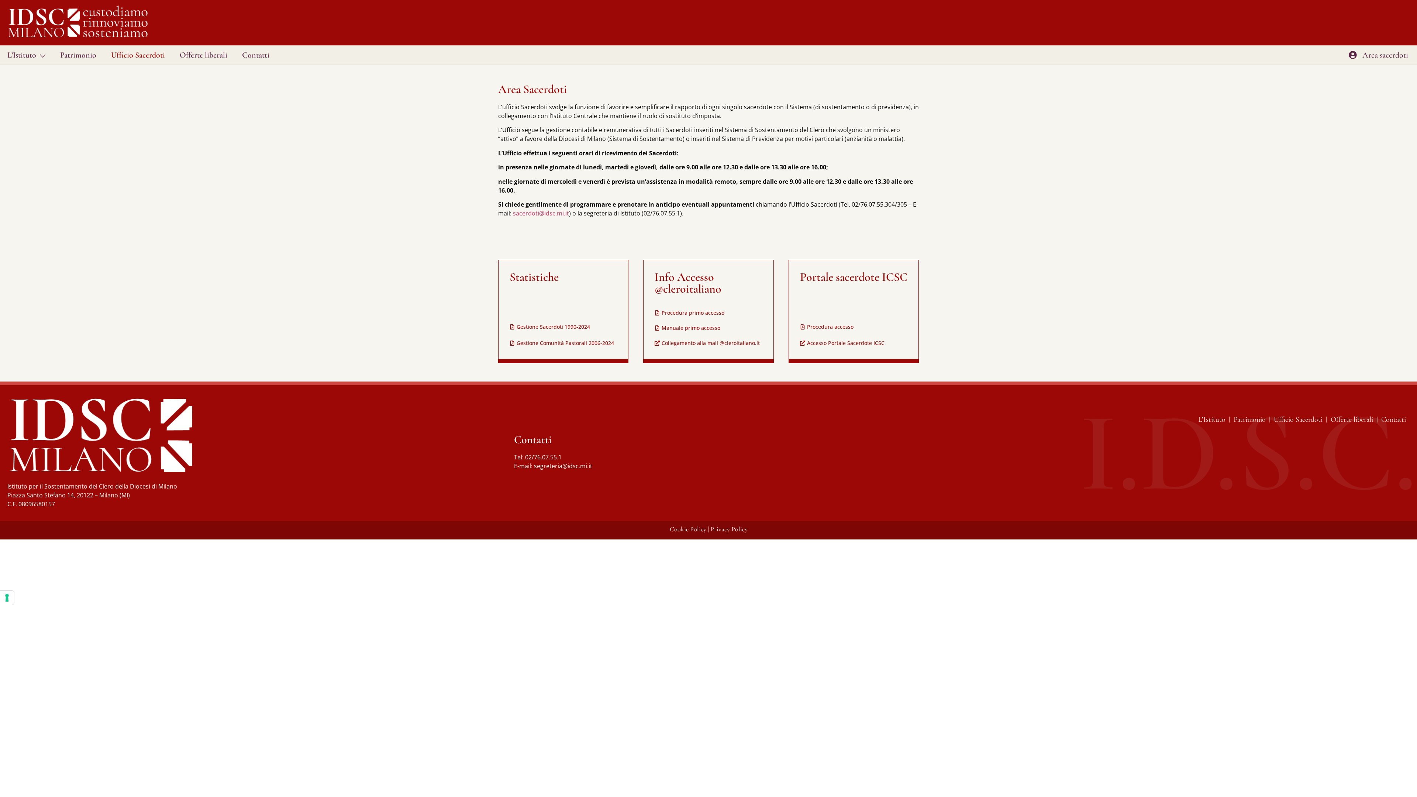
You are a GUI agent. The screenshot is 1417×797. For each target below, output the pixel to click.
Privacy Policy (729, 529)
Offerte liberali (203, 55)
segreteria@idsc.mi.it (563, 466)
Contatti (255, 55)
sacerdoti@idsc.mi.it (541, 213)
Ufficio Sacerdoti (138, 55)
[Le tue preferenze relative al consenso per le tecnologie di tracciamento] (7, 598)
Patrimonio (78, 55)
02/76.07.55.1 (543, 457)
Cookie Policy (688, 529)
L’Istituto (21, 55)
